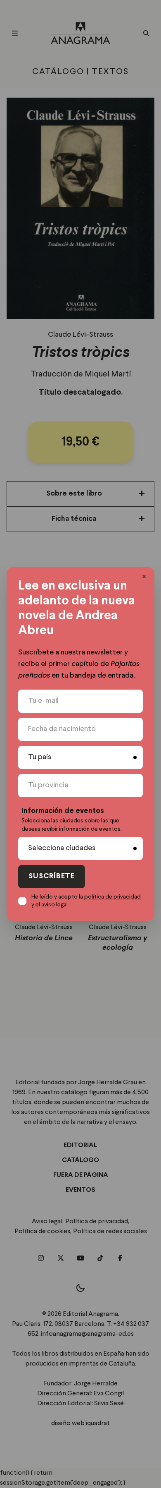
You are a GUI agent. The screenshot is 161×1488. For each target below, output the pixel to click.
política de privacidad (112, 897)
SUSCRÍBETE (51, 876)
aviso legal (54, 905)
